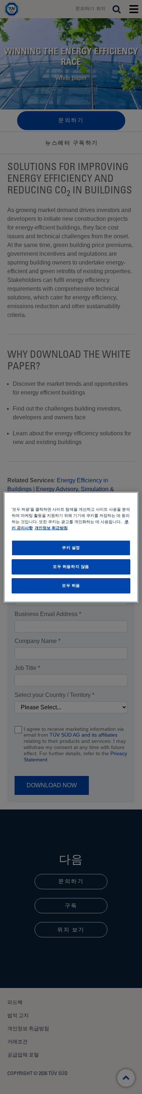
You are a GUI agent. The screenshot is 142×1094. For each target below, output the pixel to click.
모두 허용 (71, 585)
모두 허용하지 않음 (71, 566)
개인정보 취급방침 (51, 528)
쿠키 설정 (71, 547)
